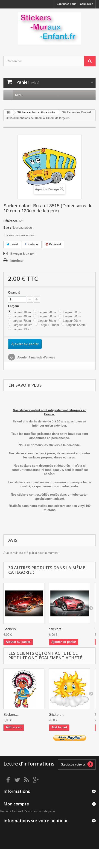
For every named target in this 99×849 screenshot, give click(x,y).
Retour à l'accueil (11, 811)
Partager (32, 244)
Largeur (14, 306)
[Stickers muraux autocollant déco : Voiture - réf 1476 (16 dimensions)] (23, 603)
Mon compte (16, 804)
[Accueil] (8, 95)
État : (7, 227)
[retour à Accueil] (8, 112)
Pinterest (54, 244)
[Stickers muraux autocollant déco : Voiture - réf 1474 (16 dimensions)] (69, 603)
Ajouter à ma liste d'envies (35, 357)
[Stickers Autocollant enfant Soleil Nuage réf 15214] (69, 689)
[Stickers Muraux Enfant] (49, 28)
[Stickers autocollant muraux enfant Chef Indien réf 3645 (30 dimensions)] (23, 689)
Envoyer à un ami (22, 253)
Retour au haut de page (39, 811)
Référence (10, 221)
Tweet (13, 244)
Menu (19, 95)
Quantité (14, 292)
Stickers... (11, 629)
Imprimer (16, 260)
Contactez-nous (66, 4)
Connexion (86, 4)
